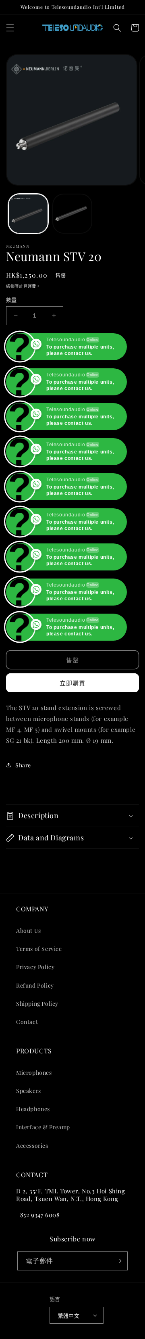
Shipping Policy (37, 1003)
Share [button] (23, 765)
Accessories (32, 1145)
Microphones (34, 1072)
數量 (11, 299)
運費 (32, 286)
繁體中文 (69, 1315)
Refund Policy (35, 985)
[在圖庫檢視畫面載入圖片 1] (28, 214)
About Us (28, 930)
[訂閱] (118, 1260)
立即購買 (72, 683)
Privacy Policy (35, 967)
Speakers (28, 1091)
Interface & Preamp (43, 1127)
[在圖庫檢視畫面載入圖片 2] (72, 214)
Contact (27, 1022)
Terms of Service (39, 949)
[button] (10, 28)
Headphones (33, 1109)
